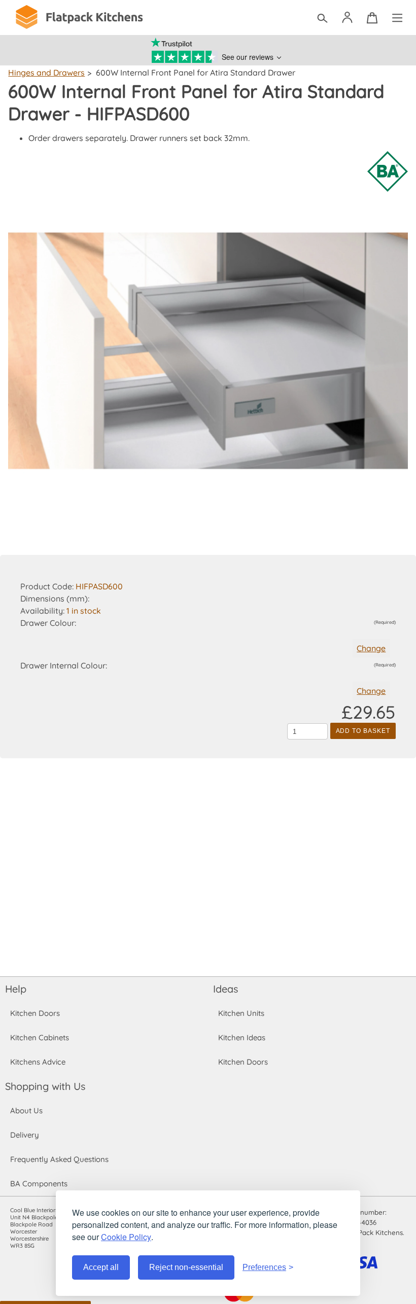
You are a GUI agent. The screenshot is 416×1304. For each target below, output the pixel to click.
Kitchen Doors (35, 1013)
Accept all (101, 1267)
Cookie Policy (126, 1237)
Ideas (225, 988)
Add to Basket (363, 730)
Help (15, 988)
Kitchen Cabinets (39, 1037)
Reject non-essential (186, 1267)
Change (371, 648)
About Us (26, 1110)
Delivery (24, 1135)
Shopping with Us (45, 1086)
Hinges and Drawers (46, 72)
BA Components (38, 1183)
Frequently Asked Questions (59, 1159)
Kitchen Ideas (241, 1037)
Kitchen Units (241, 1013)
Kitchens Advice (37, 1062)
